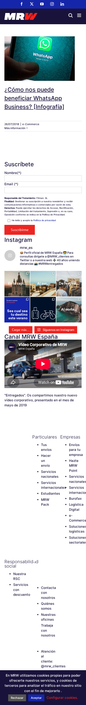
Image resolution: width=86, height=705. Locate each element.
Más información (14, 128)
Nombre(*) (12, 173)
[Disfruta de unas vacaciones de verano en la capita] (17, 283)
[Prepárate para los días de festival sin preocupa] (69, 283)
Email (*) (11, 184)
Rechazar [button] (17, 697)
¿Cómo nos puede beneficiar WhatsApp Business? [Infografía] (43, 50)
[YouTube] (50, 561)
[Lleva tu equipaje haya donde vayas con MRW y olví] (43, 309)
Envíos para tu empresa (76, 450)
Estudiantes (50, 493)
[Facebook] (34, 561)
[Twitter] (42, 561)
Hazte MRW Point (74, 466)
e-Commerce (30, 124)
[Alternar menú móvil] (79, 15)
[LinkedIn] (42, 569)
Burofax (75, 498)
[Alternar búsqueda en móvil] (70, 15)
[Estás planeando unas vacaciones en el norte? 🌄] (69, 309)
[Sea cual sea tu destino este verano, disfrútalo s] (17, 309)
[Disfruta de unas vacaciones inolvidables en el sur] (43, 283)
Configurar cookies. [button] (62, 698)
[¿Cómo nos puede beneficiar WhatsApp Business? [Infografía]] (43, 58)
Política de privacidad (44, 220)
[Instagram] (34, 569)
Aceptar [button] (36, 697)
